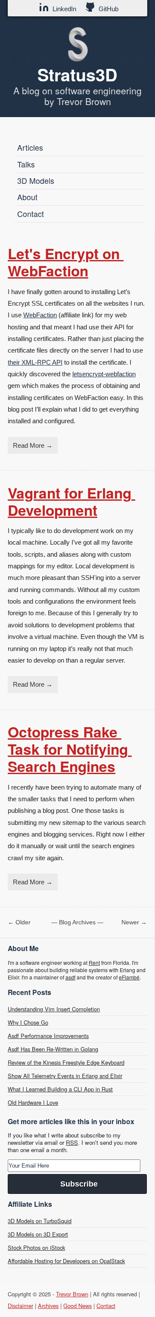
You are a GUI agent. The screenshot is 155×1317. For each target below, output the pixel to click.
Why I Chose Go (28, 1022)
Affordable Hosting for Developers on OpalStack (66, 1261)
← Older (19, 922)
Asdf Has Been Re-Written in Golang (53, 1049)
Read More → (33, 445)
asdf (70, 977)
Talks (26, 164)
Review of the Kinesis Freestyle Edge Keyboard (66, 1062)
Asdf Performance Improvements (48, 1036)
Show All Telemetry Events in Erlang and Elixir (65, 1076)
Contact (30, 213)
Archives (48, 1306)
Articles (30, 147)
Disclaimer (20, 1306)
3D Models (35, 180)
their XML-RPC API (35, 362)
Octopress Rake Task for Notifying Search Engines (70, 748)
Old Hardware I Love (33, 1102)
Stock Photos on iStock (36, 1247)
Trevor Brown (72, 1294)
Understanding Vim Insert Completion (54, 1009)
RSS (72, 1142)
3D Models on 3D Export (38, 1234)
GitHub (107, 8)
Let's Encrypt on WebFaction (66, 262)
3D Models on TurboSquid (39, 1221)
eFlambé (129, 977)
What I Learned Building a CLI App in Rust (60, 1089)
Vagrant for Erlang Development (71, 501)
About (27, 197)
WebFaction (40, 315)
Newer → (134, 922)
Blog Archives (77, 922)
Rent (94, 962)
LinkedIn (63, 8)
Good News (77, 1306)
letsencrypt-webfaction (104, 374)
